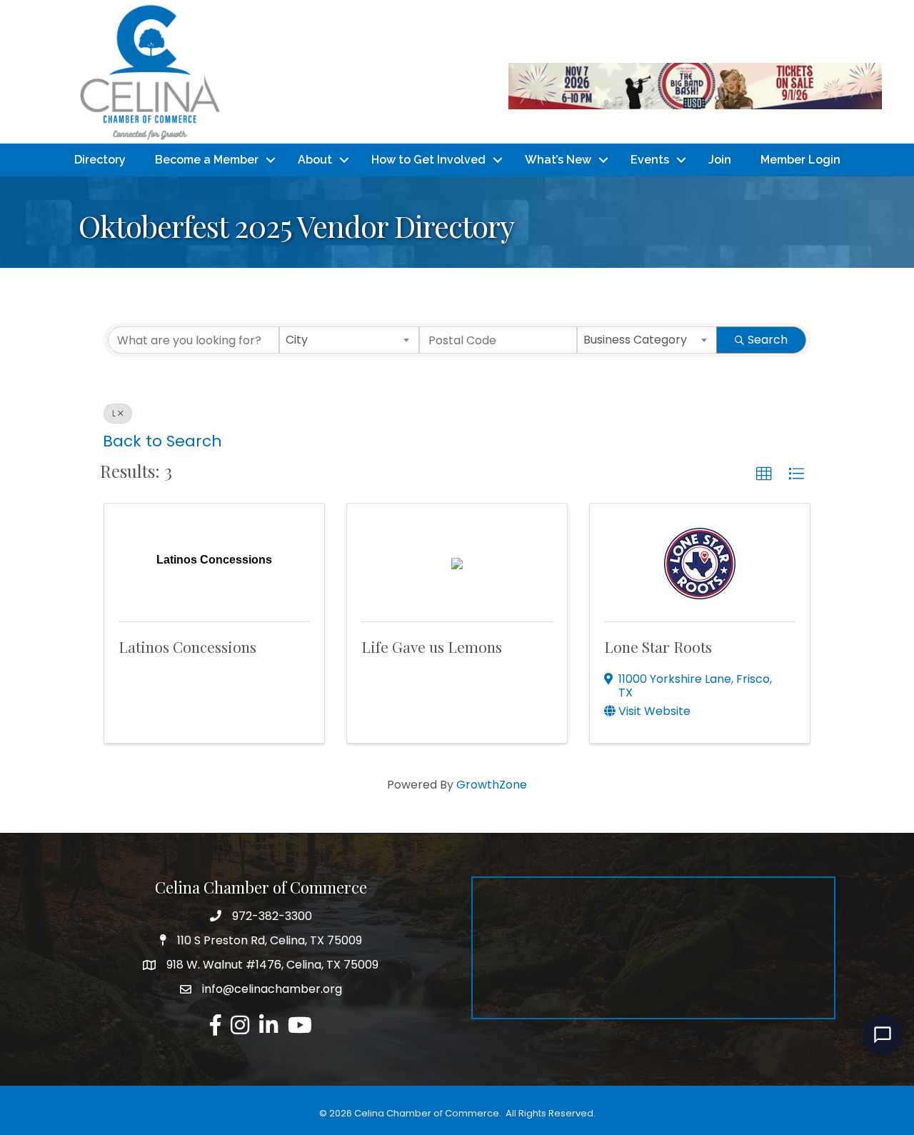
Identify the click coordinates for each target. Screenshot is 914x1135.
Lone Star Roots (658, 646)
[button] (764, 474)
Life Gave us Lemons (431, 646)
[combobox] (349, 340)
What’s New (558, 159)
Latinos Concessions (187, 646)
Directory (100, 159)
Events (650, 159)
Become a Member (206, 159)
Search (768, 339)
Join (719, 159)
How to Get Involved (428, 159)
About (315, 159)
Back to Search (162, 441)
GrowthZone (491, 784)
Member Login (800, 159)
